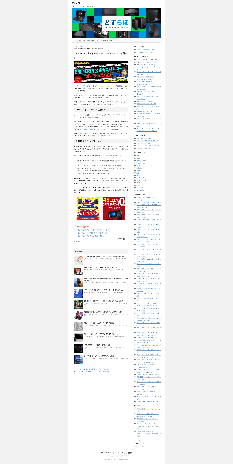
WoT (138, 173)
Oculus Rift (140, 187)
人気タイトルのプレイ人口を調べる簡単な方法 (99, 323)
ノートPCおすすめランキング (145, 52)
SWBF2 (139, 182)
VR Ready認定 (141, 190)
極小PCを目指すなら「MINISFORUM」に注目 (99, 356)
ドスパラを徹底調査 (79, 40)
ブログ (112, 40)
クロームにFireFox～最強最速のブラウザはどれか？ (95, 369)
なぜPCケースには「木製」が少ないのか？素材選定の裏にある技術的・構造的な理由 (149, 426)
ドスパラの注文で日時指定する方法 (147, 337)
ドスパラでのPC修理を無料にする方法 (148, 374)
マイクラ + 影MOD (142, 160)
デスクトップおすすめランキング (146, 49)
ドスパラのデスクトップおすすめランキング (93, 230)
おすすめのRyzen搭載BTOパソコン (147, 111)
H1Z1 (138, 185)
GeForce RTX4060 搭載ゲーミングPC (147, 148)
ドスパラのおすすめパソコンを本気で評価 (116, 456)
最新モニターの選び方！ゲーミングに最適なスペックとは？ (103, 301)
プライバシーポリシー (140, 446)
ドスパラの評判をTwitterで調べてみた (90, 236)
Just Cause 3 (140, 178)
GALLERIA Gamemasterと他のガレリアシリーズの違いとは (92, 129)
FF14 (138, 155)
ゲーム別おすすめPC (102, 40)
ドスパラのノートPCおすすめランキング (92, 233)
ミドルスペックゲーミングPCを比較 (147, 59)
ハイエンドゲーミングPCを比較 (146, 64)
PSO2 (138, 158)
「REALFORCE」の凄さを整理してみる (97, 345)
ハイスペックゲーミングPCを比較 (146, 62)
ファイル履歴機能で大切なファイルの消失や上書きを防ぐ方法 (104, 256)
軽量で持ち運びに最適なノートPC (146, 104)
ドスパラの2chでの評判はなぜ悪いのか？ (148, 202)
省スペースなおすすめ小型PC (145, 101)
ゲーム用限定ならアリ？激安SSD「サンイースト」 (100, 267)
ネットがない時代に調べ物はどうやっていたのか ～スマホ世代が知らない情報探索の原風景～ (149, 433)
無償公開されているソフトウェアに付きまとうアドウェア (103, 312)
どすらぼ (76, 3)
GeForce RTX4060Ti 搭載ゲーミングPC (148, 145)
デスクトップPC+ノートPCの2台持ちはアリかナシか (101, 334)
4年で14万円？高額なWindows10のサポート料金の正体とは (103, 290)
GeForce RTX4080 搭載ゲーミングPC (147, 141)
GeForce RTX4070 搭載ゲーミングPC (147, 143)
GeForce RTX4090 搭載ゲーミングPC (147, 138)
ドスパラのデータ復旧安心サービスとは (148, 401)
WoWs (138, 175)
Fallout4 (139, 170)
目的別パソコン (91, 40)
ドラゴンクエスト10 (142, 163)
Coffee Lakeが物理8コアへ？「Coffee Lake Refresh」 (95, 371)
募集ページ (96, 136)
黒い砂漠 (139, 165)
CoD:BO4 (139, 168)
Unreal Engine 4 (141, 180)
